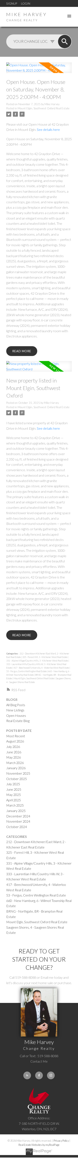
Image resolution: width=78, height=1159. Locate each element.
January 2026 (16, 768)
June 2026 (13, 752)
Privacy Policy (61, 1140)
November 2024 (18, 821)
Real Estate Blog (18, 721)
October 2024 (16, 827)
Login (25, 3)
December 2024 (18, 816)
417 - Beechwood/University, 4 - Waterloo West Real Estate (41, 667)
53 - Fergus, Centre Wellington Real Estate (26, 671)
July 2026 (13, 747)
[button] (27, 1075)
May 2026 (13, 757)
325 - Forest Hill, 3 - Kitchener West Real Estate (45, 657)
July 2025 (13, 784)
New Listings (15, 710)
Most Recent (15, 736)
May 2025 (13, 795)
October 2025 (16, 779)
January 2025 (16, 811)
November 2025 (18, 773)
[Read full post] (39, 70)
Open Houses (16, 715)
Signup (11, 3)
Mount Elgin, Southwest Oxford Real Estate (43, 108)
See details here (48, 129)
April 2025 (13, 800)
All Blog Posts (15, 705)
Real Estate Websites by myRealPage (39, 1144)
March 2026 (15, 763)
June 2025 (13, 789)
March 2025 (15, 805)
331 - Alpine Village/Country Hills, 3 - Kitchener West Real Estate (37, 660)
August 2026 (15, 741)
